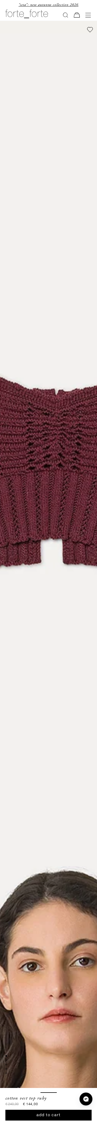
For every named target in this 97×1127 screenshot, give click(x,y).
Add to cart (48, 1115)
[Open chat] (85, 1099)
